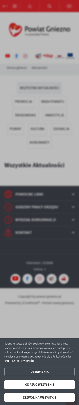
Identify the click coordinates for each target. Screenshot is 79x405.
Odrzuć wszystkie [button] (39, 384)
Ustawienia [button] (40, 372)
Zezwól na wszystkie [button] (39, 397)
